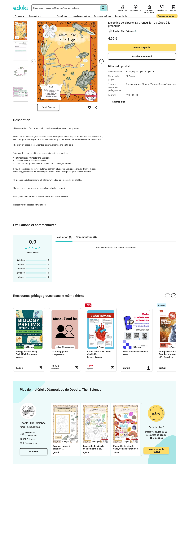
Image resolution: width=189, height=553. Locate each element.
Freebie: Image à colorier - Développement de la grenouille (63, 447)
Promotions (61, 16)
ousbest (19, 357)
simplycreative (57, 354)
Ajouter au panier (142, 47)
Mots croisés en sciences (135, 351)
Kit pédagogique (59, 351)
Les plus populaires (81, 16)
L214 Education (166, 357)
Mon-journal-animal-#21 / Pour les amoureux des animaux (172, 353)
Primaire (18, 16)
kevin (125, 354)
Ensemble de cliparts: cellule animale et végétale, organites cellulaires (94, 447)
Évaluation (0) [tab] (64, 237)
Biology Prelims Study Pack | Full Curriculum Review (26, 353)
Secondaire (34, 16)
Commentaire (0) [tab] (86, 237)
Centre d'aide (121, 16)
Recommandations (102, 16)
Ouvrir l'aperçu (48, 107)
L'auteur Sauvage (94, 357)
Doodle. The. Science (123, 31)
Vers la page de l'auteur (156, 450)
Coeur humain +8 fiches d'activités (99, 353)
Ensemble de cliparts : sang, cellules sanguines (125, 447)
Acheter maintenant (142, 56)
